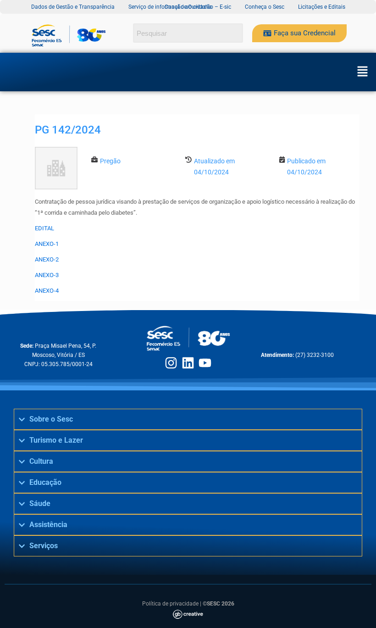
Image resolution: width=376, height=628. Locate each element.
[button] (362, 72)
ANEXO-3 (47, 275)
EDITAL (44, 228)
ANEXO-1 (47, 243)
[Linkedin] (188, 362)
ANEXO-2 (47, 259)
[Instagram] (171, 362)
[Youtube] (205, 362)
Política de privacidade (170, 603)
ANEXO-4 (47, 290)
